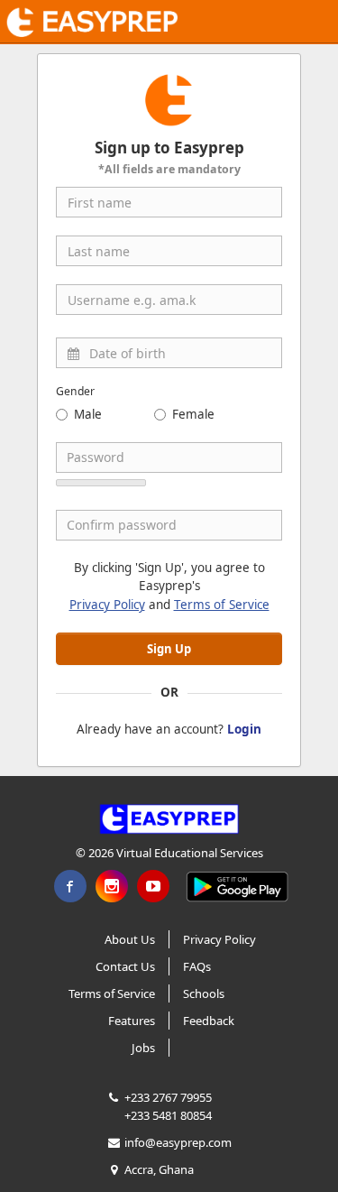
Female (193, 414)
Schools (203, 993)
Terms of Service (221, 604)
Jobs (143, 1048)
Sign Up (169, 649)
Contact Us (125, 966)
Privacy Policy (107, 604)
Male (88, 414)
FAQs (197, 966)
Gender (75, 391)
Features (131, 1020)
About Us (130, 939)
